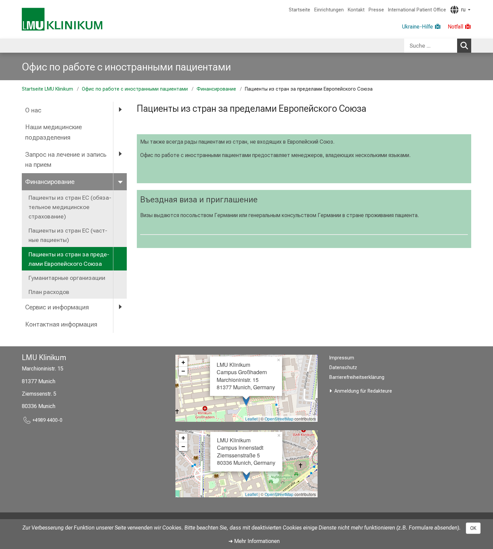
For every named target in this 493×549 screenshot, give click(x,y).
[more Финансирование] (120, 181)
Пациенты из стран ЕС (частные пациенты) (68, 235)
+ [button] (183, 362)
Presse (376, 10)
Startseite (299, 10)
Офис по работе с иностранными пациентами (126, 66)
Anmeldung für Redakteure (363, 391)
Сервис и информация (57, 307)
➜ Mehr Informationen (254, 541)
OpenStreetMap (279, 418)
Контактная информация (61, 324)
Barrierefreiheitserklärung (356, 377)
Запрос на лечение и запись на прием (65, 160)
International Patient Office (417, 10)
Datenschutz (343, 367)
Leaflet (251, 418)
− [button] (183, 371)
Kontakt (356, 10)
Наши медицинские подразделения (53, 132)
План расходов (49, 292)
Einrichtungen (329, 10)
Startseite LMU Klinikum (47, 89)
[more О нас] (120, 109)
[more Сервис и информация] (120, 306)
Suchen (464, 46)
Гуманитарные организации (67, 277)
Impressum (341, 358)
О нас (33, 110)
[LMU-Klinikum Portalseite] (62, 19)
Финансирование (216, 89)
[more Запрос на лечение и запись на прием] (120, 154)
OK (473, 528)
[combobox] (437, 46)
